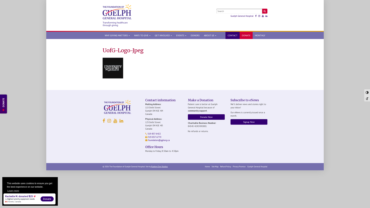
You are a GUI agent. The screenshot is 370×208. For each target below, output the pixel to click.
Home (207, 166)
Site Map (215, 166)
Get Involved (162, 35)
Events (180, 35)
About (209, 35)
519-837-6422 (154, 133)
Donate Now (206, 117)
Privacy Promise (239, 166)
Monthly (260, 35)
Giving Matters (116, 35)
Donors (195, 35)
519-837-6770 (154, 137)
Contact (232, 35)
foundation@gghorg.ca (159, 140)
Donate (246, 35)
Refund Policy (225, 166)
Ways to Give (141, 35)
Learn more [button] (13, 191)
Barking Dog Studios (159, 166)
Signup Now (249, 121)
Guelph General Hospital (242, 16)
